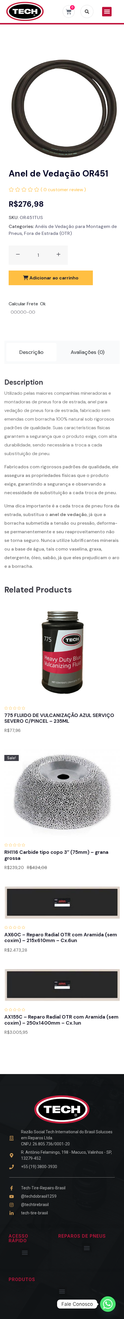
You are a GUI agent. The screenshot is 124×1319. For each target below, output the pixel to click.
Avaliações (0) (87, 352)
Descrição (31, 352)
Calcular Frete (23, 304)
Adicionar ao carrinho (53, 278)
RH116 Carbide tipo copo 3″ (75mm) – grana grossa (56, 855)
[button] (107, 11)
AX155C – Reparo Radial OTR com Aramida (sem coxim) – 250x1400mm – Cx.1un (61, 1020)
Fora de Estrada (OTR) (48, 233)
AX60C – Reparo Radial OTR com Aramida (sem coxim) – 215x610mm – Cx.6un (60, 937)
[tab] (31, 352)
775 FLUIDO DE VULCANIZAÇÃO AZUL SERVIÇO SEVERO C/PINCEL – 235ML (59, 718)
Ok (43, 304)
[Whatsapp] (108, 1304)
